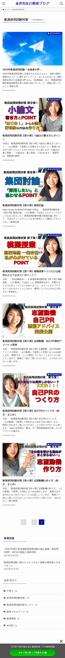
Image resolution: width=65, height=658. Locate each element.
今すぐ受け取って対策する (31, 652)
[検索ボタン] (61, 3)
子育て (12, 591)
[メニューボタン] (3, 3)
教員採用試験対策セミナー (22, 604)
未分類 (12, 625)
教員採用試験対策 (18, 598)
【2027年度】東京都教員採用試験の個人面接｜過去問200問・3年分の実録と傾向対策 (31, 552)
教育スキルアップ (17, 611)
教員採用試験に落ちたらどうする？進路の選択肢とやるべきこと (32, 565)
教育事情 (13, 618)
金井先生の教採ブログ (32, 3)
